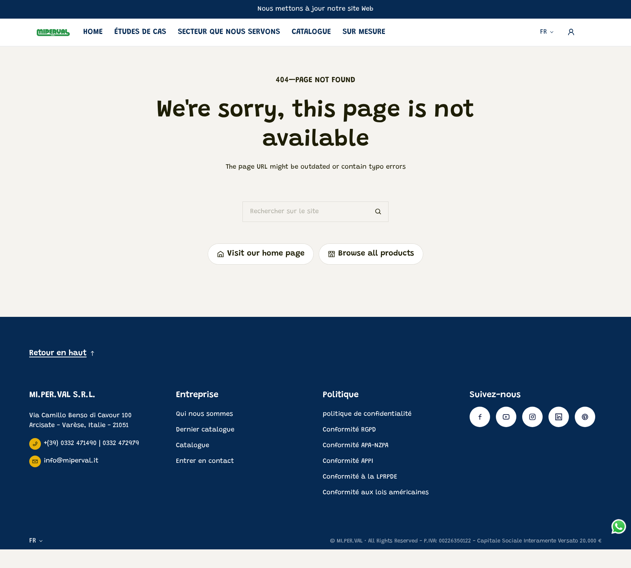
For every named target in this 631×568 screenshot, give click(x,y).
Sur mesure (364, 32)
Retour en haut (58, 353)
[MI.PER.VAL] (53, 32)
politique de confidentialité (367, 414)
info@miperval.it (71, 461)
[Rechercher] (378, 212)
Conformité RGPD (349, 430)
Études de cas (140, 32)
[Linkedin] (558, 417)
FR (543, 32)
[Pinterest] (585, 417)
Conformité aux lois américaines (376, 493)
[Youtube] (506, 417)
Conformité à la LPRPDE (360, 477)
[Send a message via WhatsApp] (618, 526)
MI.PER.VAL (350, 541)
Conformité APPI (348, 461)
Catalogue (311, 32)
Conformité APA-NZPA (356, 445)
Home (93, 32)
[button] (591, 30)
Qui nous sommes (204, 414)
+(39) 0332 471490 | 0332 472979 (91, 443)
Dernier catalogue (205, 430)
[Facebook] (480, 417)
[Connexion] (571, 32)
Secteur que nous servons (229, 32)
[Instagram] (532, 417)
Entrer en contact (205, 461)
